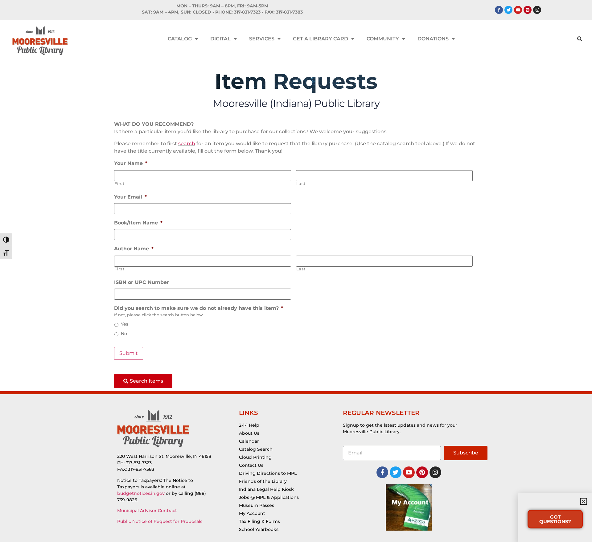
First (119, 184)
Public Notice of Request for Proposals (159, 521)
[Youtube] (518, 10)
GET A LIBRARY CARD (320, 39)
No (124, 333)
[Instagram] (537, 10)
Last (301, 184)
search (186, 143)
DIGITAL (220, 39)
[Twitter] (508, 10)
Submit (128, 353)
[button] (583, 501)
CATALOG (180, 39)
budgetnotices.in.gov (141, 493)
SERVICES (261, 39)
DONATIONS (433, 39)
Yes (124, 324)
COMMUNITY (383, 39)
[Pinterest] (528, 10)
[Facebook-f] (499, 10)
